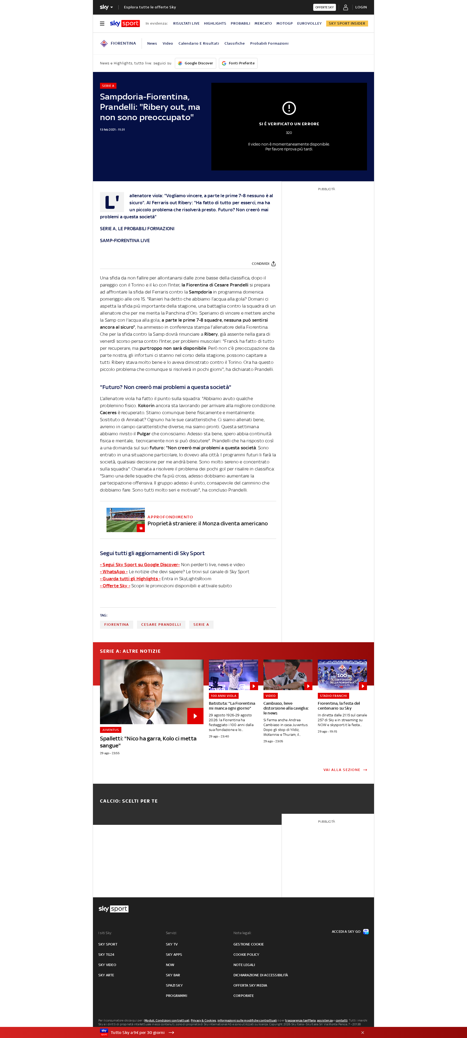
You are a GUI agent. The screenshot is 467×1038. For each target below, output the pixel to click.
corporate (244, 996)
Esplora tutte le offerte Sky (150, 7)
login (361, 7)
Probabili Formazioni (269, 43)
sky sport (107, 944)
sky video (107, 965)
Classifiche (235, 43)
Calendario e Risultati (199, 43)
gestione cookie (249, 944)
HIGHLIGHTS (215, 23)
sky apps (174, 955)
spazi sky (174, 985)
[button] (225, 1032)
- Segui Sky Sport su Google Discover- (140, 564)
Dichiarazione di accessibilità (261, 975)
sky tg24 (106, 955)
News (152, 43)
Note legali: (243, 933)
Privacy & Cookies (203, 1020)
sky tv (172, 944)
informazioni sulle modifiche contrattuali (247, 1020)
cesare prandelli (161, 624)
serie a (201, 624)
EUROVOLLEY (309, 23)
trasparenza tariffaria (300, 1020)
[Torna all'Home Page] (125, 23)
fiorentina (116, 624)
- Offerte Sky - (115, 585)
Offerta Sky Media (250, 985)
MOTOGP (284, 23)
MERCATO (263, 23)
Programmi (176, 996)
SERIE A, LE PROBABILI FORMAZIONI (137, 228)
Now (170, 965)
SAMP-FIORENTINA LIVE (125, 240)
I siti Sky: (105, 933)
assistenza (325, 1020)
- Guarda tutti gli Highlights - (130, 578)
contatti (342, 1020)
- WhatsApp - (114, 571)
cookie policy (246, 955)
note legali (244, 965)
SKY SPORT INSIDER (347, 23)
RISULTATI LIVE (186, 23)
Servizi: (171, 933)
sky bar (173, 975)
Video (168, 43)
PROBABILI (240, 23)
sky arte (106, 975)
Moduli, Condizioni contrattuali (166, 1020)
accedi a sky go (346, 932)
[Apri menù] (102, 23)
